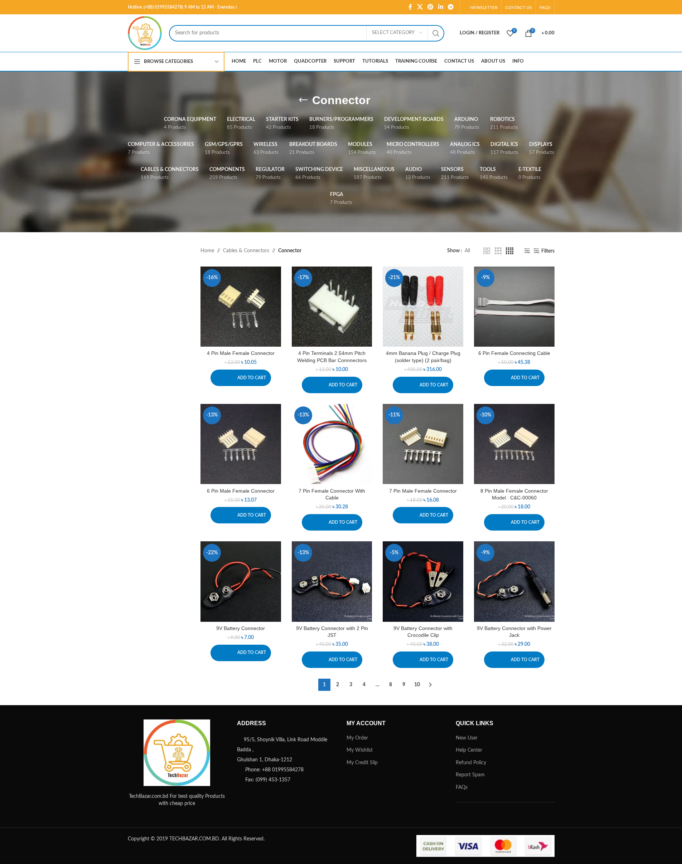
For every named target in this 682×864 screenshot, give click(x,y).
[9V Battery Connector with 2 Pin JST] (332, 581)
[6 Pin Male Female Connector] (240, 444)
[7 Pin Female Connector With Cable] (332, 444)
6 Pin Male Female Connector (241, 491)
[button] (241, 378)
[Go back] (303, 100)
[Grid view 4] (509, 251)
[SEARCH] (436, 33)
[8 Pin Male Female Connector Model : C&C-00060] (514, 444)
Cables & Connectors (246, 250)
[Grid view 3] (498, 251)
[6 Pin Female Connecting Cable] (514, 307)
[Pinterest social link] (430, 7)
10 (417, 684)
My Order (357, 738)
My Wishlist (360, 750)
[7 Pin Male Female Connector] (423, 444)
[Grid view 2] (486, 251)
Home (207, 250)
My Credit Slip (362, 762)
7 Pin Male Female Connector (423, 491)
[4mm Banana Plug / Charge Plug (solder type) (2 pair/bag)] (423, 307)
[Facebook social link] (410, 7)
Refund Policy (471, 762)
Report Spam (470, 774)
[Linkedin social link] (440, 7)
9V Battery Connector (240, 628)
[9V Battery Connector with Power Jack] (514, 581)
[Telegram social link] (450, 7)
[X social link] (420, 7)
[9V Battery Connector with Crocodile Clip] (423, 581)
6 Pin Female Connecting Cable (514, 353)
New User (467, 738)
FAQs (462, 787)
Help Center (469, 750)
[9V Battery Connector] (240, 581)
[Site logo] (145, 32)
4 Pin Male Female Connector (241, 353)
